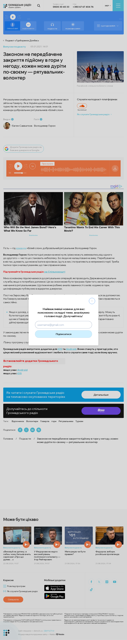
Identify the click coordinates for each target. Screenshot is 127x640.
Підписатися (63, 334)
